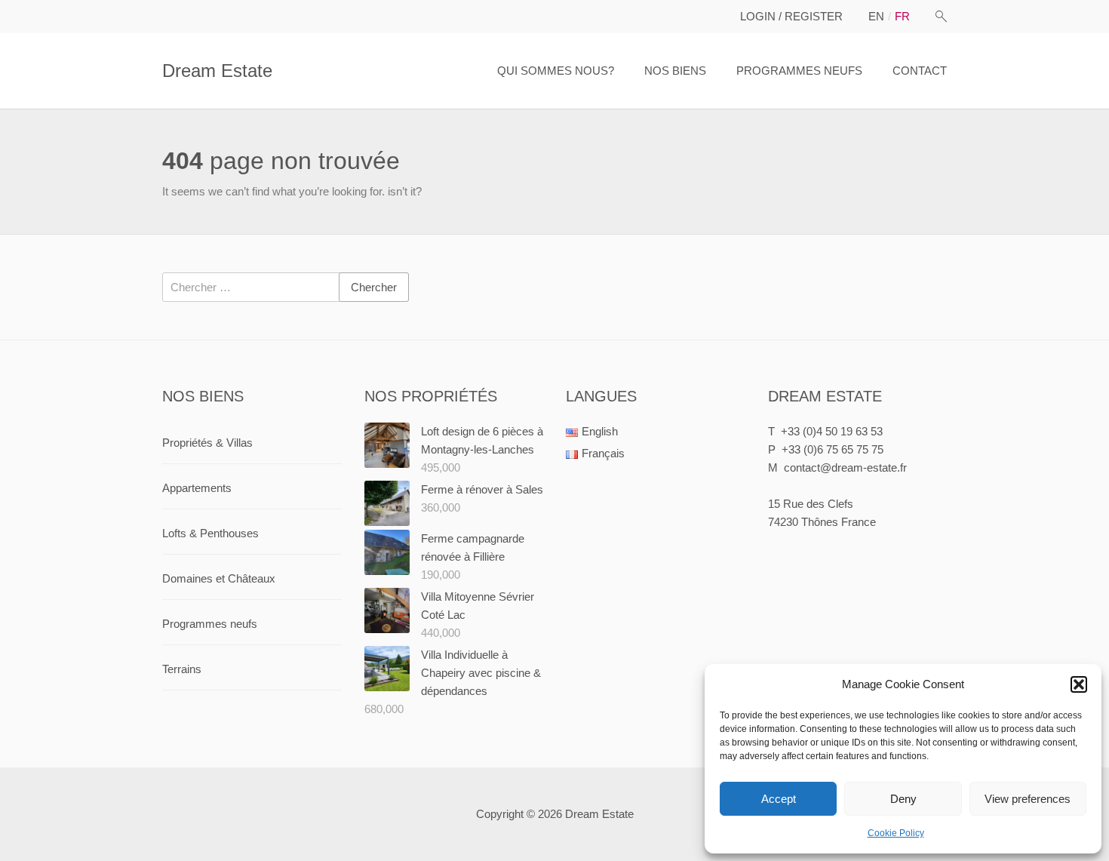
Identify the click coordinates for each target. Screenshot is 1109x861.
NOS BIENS (675, 70)
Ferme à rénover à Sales (482, 489)
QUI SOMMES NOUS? (555, 70)
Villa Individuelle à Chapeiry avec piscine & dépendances (481, 672)
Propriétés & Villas (207, 442)
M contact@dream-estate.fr (837, 467)
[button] (1078, 684)
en (876, 16)
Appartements (197, 487)
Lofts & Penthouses (210, 533)
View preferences (1028, 798)
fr (902, 16)
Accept (778, 798)
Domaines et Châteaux (218, 578)
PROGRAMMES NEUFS (799, 70)
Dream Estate (217, 70)
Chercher (374, 287)
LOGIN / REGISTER (791, 16)
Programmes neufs (209, 623)
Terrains (181, 669)
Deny (903, 798)
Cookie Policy (896, 833)
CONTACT (919, 70)
